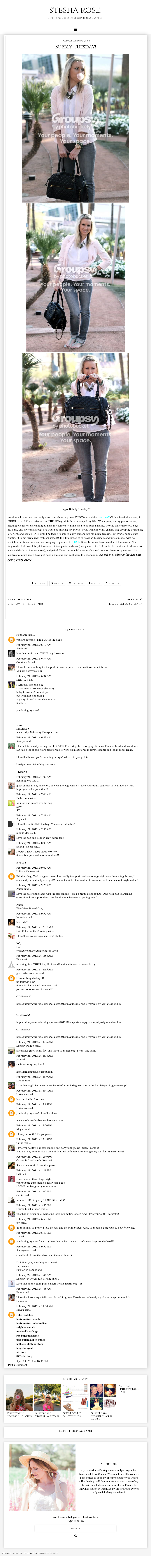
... (17, 1236)
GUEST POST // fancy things (72, 1415)
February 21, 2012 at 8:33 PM (33, 1232)
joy (18, 1222)
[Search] (75, 1535)
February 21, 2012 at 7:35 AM (33, 829)
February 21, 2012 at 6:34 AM (33, 658)
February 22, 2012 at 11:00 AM (34, 1306)
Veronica (21, 917)
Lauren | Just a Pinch (28, 1209)
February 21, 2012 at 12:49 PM (34, 1156)
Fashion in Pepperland (29, 1269)
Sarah (19, 648)
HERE (135, 550)
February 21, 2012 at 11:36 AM (34, 1042)
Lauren (20, 1080)
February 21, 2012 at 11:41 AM (34, 1090)
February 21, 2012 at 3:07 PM (33, 1191)
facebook (40, 583)
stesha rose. (75, 10)
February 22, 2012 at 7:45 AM (33, 1288)
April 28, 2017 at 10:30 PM (32, 1361)
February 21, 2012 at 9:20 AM (33, 885)
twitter (59, 583)
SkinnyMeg (23, 833)
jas (18, 1059)
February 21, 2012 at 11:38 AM (34, 1055)
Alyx (19, 819)
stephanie (21, 634)
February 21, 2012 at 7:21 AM (33, 815)
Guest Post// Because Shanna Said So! (101, 1416)
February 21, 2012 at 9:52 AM (33, 913)
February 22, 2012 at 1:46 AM (33, 1275)
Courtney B (23, 662)
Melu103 (21, 679)
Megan (20, 1129)
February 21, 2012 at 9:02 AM (33, 867)
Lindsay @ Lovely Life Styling (33, 1278)
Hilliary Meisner (25, 871)
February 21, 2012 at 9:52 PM (33, 1246)
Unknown (22, 1094)
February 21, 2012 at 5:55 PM (33, 1205)
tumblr (95, 583)
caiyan (20, 1309)
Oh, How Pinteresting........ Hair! (129, 1389)
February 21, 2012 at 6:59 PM (33, 1219)
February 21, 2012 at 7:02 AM (33, 777)
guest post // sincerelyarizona (47, 1415)
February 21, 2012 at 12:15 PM (34, 1104)
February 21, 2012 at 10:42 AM (34, 927)
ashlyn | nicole (24, 846)
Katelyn (20, 741)
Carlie (19, 1143)
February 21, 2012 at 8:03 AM (33, 843)
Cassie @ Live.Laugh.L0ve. (32, 1160)
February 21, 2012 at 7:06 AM (33, 794)
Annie (19, 888)
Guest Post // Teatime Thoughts (19, 1415)
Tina (19, 959)
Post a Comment (17, 1364)
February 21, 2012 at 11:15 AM (34, 969)
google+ (114, 583)
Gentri (20, 1195)
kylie (19, 1174)
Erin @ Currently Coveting (31, 931)
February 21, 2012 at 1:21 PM (33, 1170)
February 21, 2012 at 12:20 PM (34, 1125)
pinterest (77, 583)
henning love (23, 780)
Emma (20, 1292)
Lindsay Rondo (25, 1045)
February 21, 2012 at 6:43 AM (33, 737)
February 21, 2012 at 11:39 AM (34, 1076)
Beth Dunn (22, 798)
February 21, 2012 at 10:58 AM (34, 955)
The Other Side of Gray (29, 908)
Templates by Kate (48, 1553)
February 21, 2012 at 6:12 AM (33, 644)
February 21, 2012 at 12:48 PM (34, 1139)
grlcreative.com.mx (27, 973)
